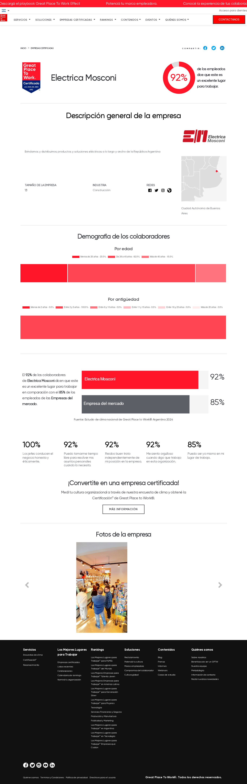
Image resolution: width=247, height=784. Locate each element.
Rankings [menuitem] (106, 19)
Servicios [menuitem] (20, 19)
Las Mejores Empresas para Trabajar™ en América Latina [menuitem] (105, 682)
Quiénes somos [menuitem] (175, 19)
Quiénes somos (31, 777)
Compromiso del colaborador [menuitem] (139, 670)
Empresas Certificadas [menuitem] (76, 19)
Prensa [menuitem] (161, 661)
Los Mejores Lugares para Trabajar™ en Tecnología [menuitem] (104, 734)
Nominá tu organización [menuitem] (69, 679)
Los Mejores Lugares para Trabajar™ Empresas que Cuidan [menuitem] (104, 744)
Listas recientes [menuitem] (65, 666)
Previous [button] (26, 584)
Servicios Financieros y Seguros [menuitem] (106, 712)
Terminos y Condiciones (52, 777)
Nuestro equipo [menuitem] (199, 666)
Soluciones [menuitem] (43, 19)
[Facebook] (205, 48)
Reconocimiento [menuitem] (31, 665)
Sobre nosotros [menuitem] (198, 657)
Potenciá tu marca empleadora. (131, 3)
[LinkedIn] (222, 48)
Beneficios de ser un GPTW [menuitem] (204, 661)
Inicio (23, 48)
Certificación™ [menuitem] (30, 660)
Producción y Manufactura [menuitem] (103, 716)
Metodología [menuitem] (197, 670)
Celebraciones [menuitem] (65, 671)
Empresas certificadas (42, 48)
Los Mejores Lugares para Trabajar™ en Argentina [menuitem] (104, 727)
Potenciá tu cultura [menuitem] (133, 661)
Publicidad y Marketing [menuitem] (102, 720)
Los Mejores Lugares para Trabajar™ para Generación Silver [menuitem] (104, 692)
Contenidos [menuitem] (129, 19)
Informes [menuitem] (162, 666)
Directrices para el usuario (103, 777)
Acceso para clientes (233, 10)
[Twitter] (213, 48)
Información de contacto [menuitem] (203, 675)
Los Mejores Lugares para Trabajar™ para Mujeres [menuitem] (104, 701)
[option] (123, 587)
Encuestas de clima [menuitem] (32, 655)
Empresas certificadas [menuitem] (69, 662)
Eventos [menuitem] (151, 19)
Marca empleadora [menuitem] (134, 666)
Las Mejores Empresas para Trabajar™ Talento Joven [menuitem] (105, 675)
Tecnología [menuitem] (96, 707)
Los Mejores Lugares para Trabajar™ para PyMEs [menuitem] (104, 659)
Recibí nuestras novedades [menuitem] (205, 679)
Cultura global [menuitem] (131, 675)
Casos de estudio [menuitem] (166, 675)
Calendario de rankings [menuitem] (69, 675)
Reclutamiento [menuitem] (131, 657)
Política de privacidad (77, 777)
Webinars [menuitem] (162, 670)
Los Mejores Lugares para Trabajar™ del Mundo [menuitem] (104, 667)
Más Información (123, 509)
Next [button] (220, 584)
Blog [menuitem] (160, 657)
